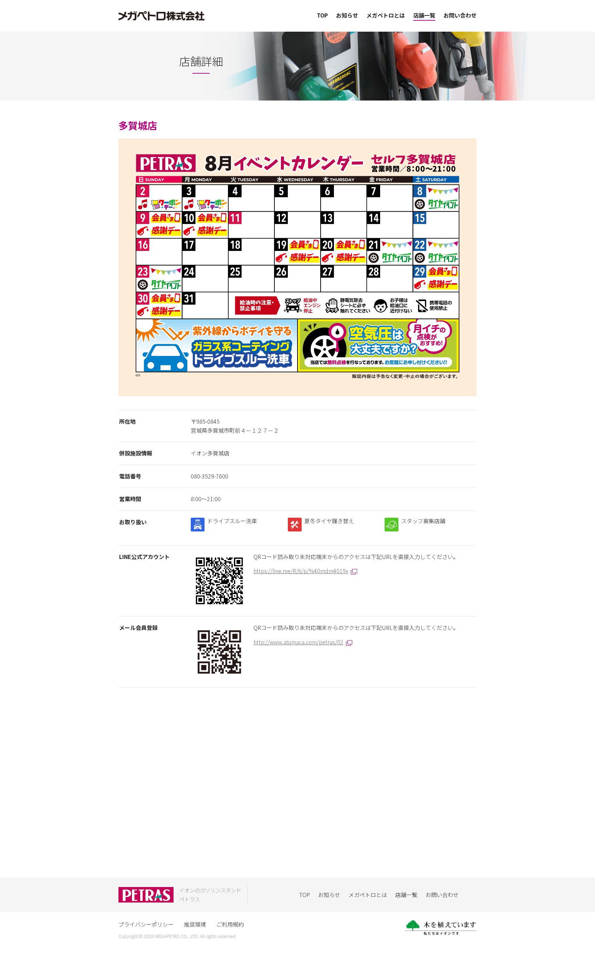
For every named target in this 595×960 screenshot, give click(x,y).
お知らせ (347, 15)
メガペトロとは (385, 15)
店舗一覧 (424, 15)
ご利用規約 (230, 924)
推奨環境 (195, 924)
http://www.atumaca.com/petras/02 (298, 642)
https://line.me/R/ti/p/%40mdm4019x (300, 571)
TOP (322, 15)
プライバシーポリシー (146, 924)
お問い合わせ (460, 15)
